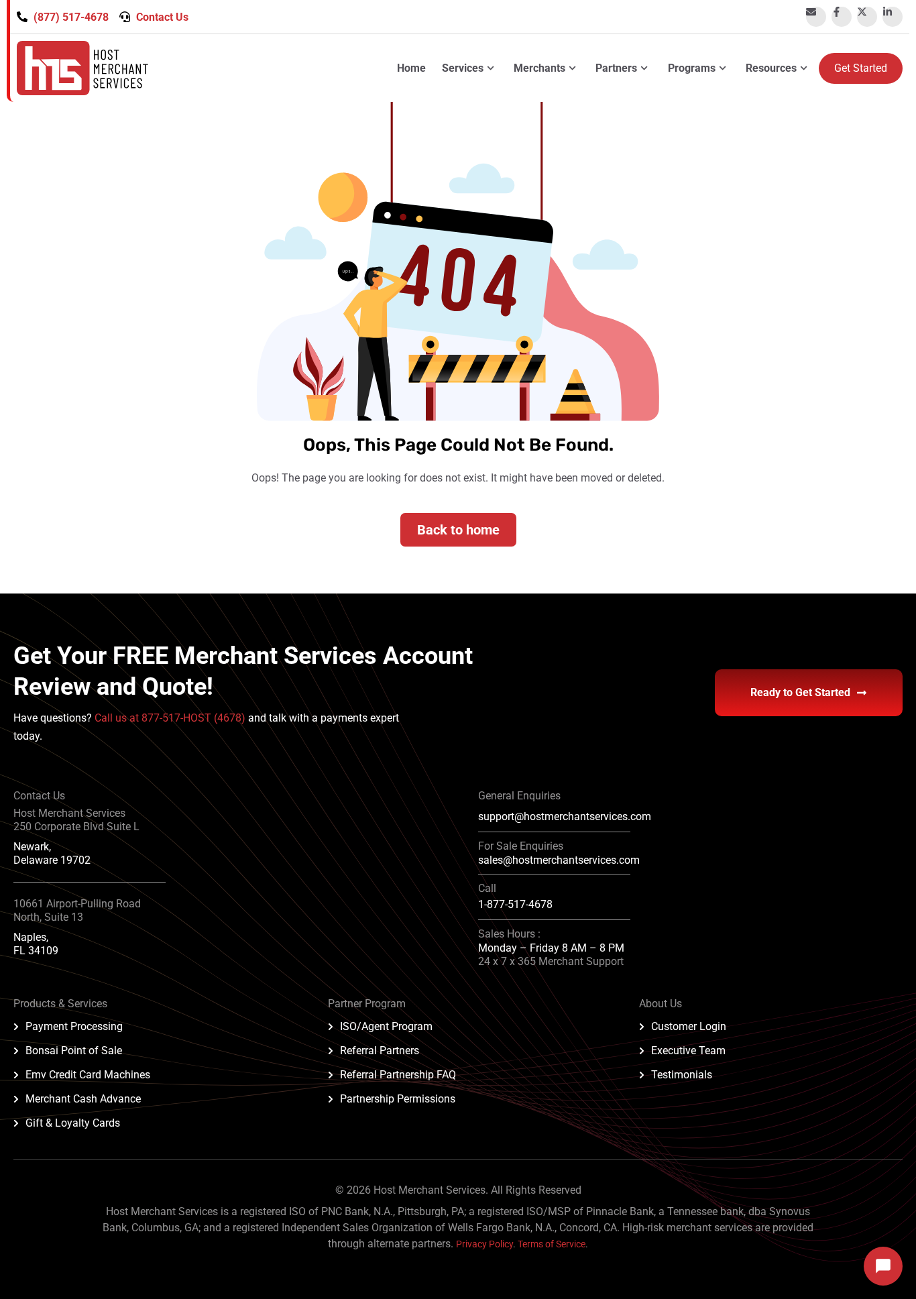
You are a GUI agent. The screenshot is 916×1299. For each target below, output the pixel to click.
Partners (616, 68)
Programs (691, 68)
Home (411, 68)
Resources (771, 68)
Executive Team (688, 1050)
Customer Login (688, 1026)
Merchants (539, 68)
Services (462, 68)
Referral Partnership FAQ (398, 1074)
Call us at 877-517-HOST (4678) (171, 718)
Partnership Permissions (397, 1098)
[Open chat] (883, 1266)
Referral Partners (379, 1050)
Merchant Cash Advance (83, 1098)
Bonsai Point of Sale (73, 1050)
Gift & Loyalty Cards (72, 1123)
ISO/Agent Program (386, 1026)
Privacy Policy (484, 1244)
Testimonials (681, 1074)
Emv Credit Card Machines (87, 1074)
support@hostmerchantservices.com (564, 816)
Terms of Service (551, 1244)
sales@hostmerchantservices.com (559, 860)
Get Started (860, 68)
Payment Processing (74, 1026)
